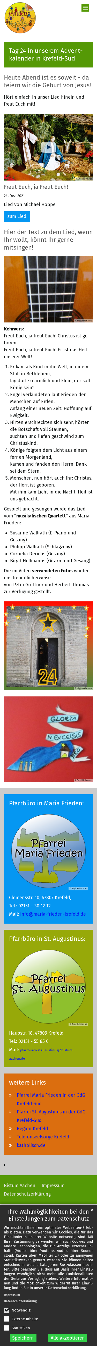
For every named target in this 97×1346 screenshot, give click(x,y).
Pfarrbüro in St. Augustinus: (47, 938)
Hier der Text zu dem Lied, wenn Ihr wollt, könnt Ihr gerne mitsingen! (48, 239)
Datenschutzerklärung (67, 1288)
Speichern (23, 1338)
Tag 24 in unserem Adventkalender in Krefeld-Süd (46, 54)
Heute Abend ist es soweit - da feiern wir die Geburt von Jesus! (47, 81)
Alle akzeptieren (68, 1338)
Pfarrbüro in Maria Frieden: (46, 803)
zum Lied (17, 216)
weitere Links (27, 1082)
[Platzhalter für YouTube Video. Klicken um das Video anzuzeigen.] (48, 147)
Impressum (12, 1295)
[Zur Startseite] (20, 18)
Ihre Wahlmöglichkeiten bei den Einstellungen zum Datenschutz (48, 1215)
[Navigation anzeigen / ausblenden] (85, 8)
